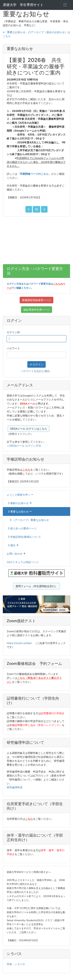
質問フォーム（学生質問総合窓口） (36, 586)
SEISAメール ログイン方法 (25, 445)
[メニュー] (65, 4)
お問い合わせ (15, 553)
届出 (13, 545)
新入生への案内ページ (23, 528)
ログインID (13, 332)
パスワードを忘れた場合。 (36, 371)
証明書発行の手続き (52, 713)
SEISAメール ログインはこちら (28, 428)
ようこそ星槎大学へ (19, 494)
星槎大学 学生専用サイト (23, 5)
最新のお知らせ (19, 503)
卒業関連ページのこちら (34, 173)
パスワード (13, 348)
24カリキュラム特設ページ (23, 562)
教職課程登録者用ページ (36, 300)
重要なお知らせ (19, 511)
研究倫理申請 (14, 787)
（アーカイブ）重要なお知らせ (30, 519)
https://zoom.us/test (19, 643)
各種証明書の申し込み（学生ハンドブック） (35, 725)
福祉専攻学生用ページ (36, 309)
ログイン (37, 364)
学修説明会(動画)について (25, 536)
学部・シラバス (16, 964)
